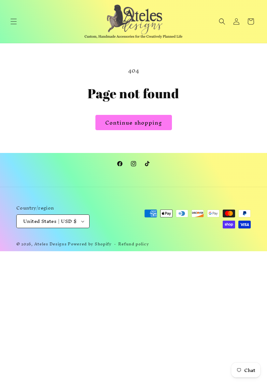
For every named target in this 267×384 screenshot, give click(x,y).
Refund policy (133, 244)
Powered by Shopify (90, 244)
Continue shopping (133, 122)
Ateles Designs (50, 244)
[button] (14, 21)
